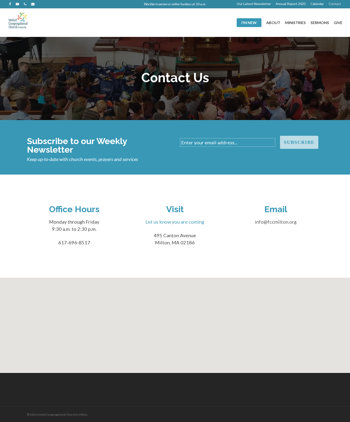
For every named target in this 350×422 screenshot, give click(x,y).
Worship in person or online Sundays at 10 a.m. (175, 4)
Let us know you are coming (174, 222)
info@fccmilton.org (276, 222)
